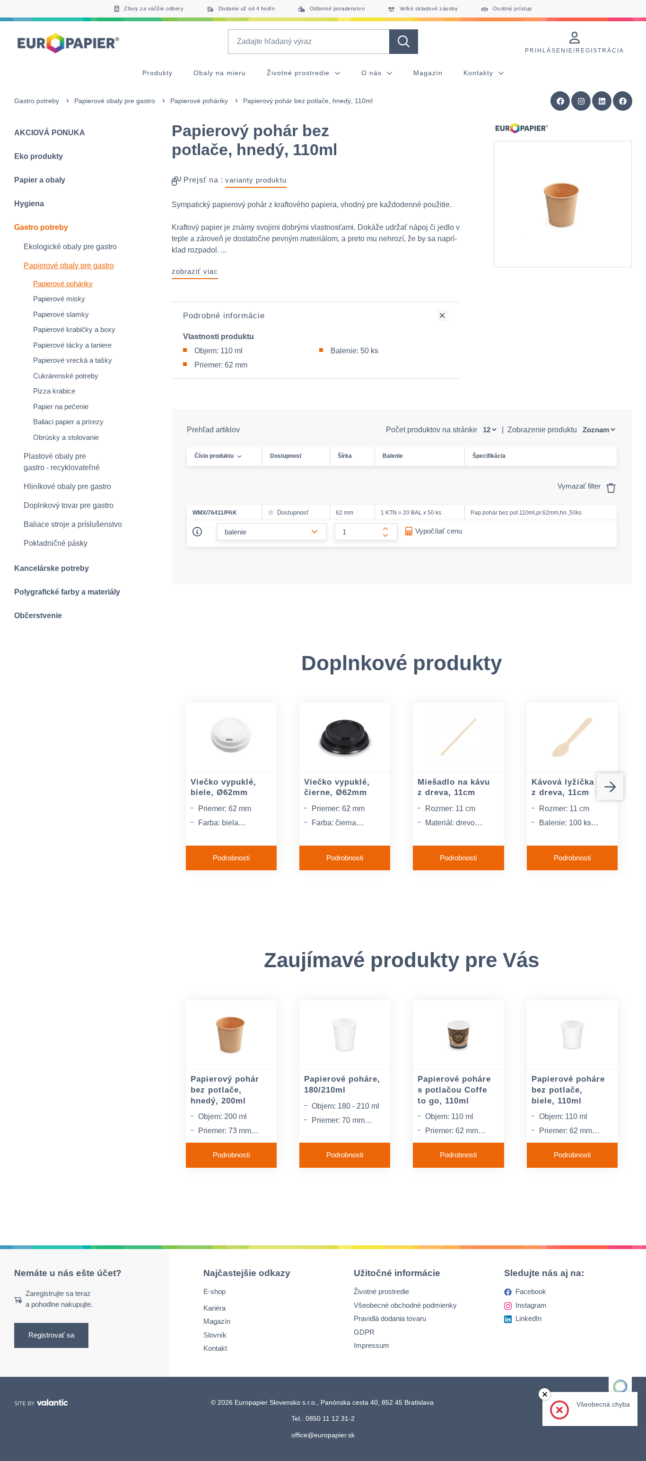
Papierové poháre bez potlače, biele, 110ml (568, 1090)
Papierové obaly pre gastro (114, 101)
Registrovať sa (51, 1335)
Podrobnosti (231, 858)
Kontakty (479, 73)
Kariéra (214, 1308)
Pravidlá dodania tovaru (390, 1318)
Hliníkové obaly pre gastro (67, 486)
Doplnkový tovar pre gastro (68, 505)
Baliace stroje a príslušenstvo (73, 524)
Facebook (530, 1291)
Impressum (371, 1345)
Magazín (428, 73)
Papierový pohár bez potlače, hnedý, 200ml (225, 1090)
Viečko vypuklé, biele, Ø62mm (223, 787)
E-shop (214, 1291)
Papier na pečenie (60, 406)
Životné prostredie (299, 73)
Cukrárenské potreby (65, 376)
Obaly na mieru (219, 73)
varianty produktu (256, 180)
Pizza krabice (54, 391)
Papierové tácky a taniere (72, 345)
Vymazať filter (580, 486)
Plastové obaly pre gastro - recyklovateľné (62, 462)
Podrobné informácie (224, 315)
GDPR (364, 1332)
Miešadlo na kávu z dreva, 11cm (454, 787)
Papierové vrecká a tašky (72, 360)
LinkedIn (528, 1318)
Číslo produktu (214, 456)
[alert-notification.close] (544, 1394)
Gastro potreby (36, 101)
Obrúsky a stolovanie (66, 437)
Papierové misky (59, 299)
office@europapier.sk (323, 1435)
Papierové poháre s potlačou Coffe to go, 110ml (454, 1090)
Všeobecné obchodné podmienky (405, 1305)
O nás (372, 73)
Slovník (215, 1335)
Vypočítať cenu (438, 531)
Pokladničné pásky (55, 543)
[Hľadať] (403, 41)
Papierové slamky (61, 314)
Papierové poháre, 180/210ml (342, 1084)
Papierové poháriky (199, 101)
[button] (622, 101)
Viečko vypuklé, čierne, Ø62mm (337, 787)
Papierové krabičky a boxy (74, 329)
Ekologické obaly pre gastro (70, 247)
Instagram (531, 1305)
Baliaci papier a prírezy (68, 422)
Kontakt (215, 1348)
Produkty (157, 73)
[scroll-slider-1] (610, 786)
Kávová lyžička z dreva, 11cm (563, 787)
